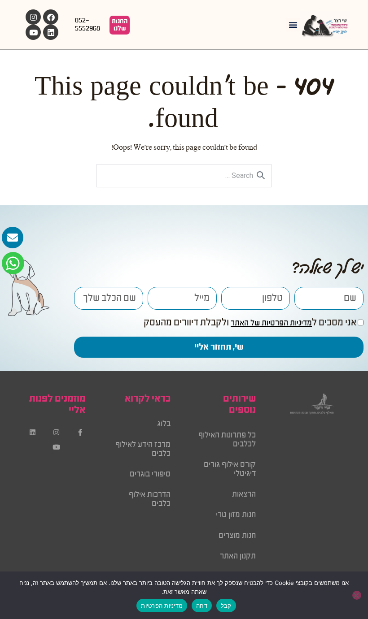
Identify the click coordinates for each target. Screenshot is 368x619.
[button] (293, 24)
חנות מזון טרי (236, 515)
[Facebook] (50, 17)
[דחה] (356, 595)
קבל (226, 605)
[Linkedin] (50, 32)
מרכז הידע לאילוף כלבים (143, 449)
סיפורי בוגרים (150, 474)
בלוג (164, 424)
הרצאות (244, 494)
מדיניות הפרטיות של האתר (271, 323)
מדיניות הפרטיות (162, 605)
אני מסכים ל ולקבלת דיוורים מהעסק (250, 323)
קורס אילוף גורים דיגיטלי (230, 469)
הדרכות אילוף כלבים (150, 499)
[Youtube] (33, 32)
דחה (201, 605)
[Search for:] (184, 176)
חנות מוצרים (237, 535)
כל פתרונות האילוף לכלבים (227, 440)
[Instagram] (33, 17)
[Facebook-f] (80, 432)
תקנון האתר (238, 556)
